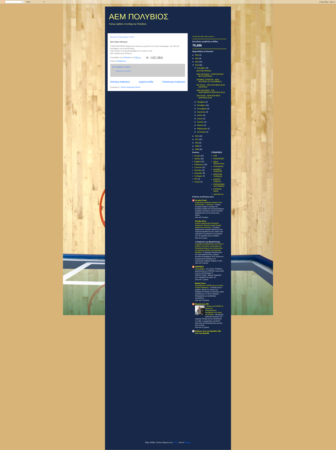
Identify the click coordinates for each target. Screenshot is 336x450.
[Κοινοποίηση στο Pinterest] (161, 57)
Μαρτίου (200, 125)
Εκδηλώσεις (121, 61)
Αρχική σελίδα (146, 81)
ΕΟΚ (215, 156)
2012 (197, 136)
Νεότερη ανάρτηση (120, 81)
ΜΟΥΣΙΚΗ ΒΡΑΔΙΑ (203, 71)
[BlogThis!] (154, 57)
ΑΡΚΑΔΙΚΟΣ (218, 166)
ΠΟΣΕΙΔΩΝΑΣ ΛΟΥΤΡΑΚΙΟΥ (219, 185)
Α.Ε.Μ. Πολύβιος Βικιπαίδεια (203, 36)
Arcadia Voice (200, 221)
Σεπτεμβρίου (202, 109)
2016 (197, 55)
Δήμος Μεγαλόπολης (218, 163)
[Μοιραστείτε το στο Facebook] (159, 57)
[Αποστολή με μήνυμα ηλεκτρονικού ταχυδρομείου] (151, 57)
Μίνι (196, 179)
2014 (197, 62)
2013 (197, 65)
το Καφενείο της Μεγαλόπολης (207, 242)
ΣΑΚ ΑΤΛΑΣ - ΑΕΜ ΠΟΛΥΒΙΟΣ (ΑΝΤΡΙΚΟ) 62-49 (208, 97)
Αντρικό (197, 156)
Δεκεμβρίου (201, 68)
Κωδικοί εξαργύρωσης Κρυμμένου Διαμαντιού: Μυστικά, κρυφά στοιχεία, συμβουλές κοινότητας (208, 225)
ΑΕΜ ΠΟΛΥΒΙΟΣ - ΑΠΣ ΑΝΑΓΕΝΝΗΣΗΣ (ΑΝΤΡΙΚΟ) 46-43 (210, 91)
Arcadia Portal (201, 200)
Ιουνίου (200, 119)
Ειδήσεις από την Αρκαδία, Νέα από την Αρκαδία (208, 332)
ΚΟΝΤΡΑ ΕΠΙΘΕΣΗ (217, 180)
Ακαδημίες (198, 176)
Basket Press (200, 283)
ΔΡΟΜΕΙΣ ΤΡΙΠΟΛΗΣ (217, 170)
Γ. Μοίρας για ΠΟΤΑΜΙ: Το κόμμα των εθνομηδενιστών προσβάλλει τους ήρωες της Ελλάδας (214, 310)
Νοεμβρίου (201, 102)
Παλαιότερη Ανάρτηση (173, 81)
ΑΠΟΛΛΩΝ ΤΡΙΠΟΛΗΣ (217, 175)
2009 (197, 146)
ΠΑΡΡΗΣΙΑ (199, 267)
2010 (197, 143)
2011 (197, 139)
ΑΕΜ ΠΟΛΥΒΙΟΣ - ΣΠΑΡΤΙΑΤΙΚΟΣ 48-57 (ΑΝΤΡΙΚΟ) (210, 75)
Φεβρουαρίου (202, 129)
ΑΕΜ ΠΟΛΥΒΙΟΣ (138, 16)
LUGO (175, 442)
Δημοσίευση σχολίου (123, 71)
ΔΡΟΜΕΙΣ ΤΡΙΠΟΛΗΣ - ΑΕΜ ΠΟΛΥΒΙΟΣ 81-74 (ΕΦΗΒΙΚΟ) (208, 81)
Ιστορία (197, 182)
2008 (197, 149)
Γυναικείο (198, 167)
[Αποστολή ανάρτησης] (147, 57)
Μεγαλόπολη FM (202, 304)
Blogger (187, 442)
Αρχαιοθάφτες (200, 269)
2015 (197, 58)
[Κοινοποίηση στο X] (156, 57)
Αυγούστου (201, 112)
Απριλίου (200, 122)
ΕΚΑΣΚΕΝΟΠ (218, 159)
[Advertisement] (142, 433)
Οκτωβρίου (201, 105)
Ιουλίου (200, 115)
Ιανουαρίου (201, 132)
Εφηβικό (197, 162)
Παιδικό (197, 159)
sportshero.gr (218, 194)
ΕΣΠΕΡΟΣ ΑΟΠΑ (217, 190)
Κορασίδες (198, 173)
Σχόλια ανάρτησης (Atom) (130, 87)
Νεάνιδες (197, 170)
